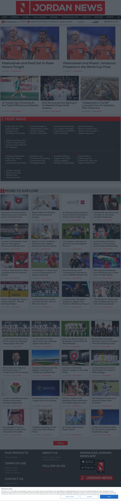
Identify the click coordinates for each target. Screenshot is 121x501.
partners (9, 491)
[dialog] (60, 494)
